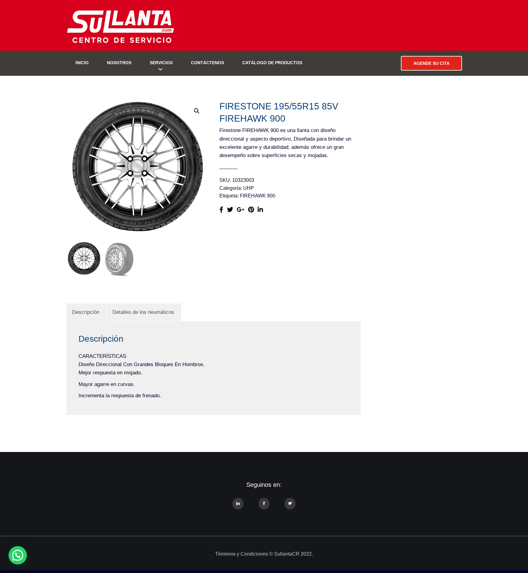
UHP (248, 188)
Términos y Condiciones (241, 553)
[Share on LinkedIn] (260, 209)
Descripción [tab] (85, 312)
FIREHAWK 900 (257, 195)
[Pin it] (251, 209)
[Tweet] (230, 209)
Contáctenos (207, 62)
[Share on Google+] (240, 209)
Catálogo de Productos (272, 62)
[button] (196, 110)
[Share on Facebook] (221, 209)
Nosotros (119, 62)
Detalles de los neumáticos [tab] (143, 312)
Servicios (161, 62)
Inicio (82, 62)
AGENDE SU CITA (431, 63)
